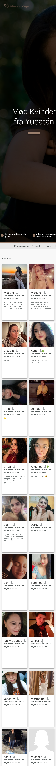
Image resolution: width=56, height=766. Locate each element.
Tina (7, 408)
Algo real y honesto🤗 (39, 476)
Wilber (35, 640)
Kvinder (38, 246)
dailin (7, 524)
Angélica (36, 466)
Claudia (9, 350)
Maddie (9, 292)
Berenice (36, 582)
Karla (34, 350)
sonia (7, 757)
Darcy (34, 524)
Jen (6, 582)
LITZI (7, 466)
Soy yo (6, 360)
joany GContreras (13, 640)
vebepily (9, 699)
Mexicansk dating (22, 246)
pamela (35, 408)
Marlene (36, 292)
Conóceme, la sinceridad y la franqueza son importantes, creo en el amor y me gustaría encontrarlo (14, 479)
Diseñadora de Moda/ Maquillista (39, 361)
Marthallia (38, 699)
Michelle (36, 757)
